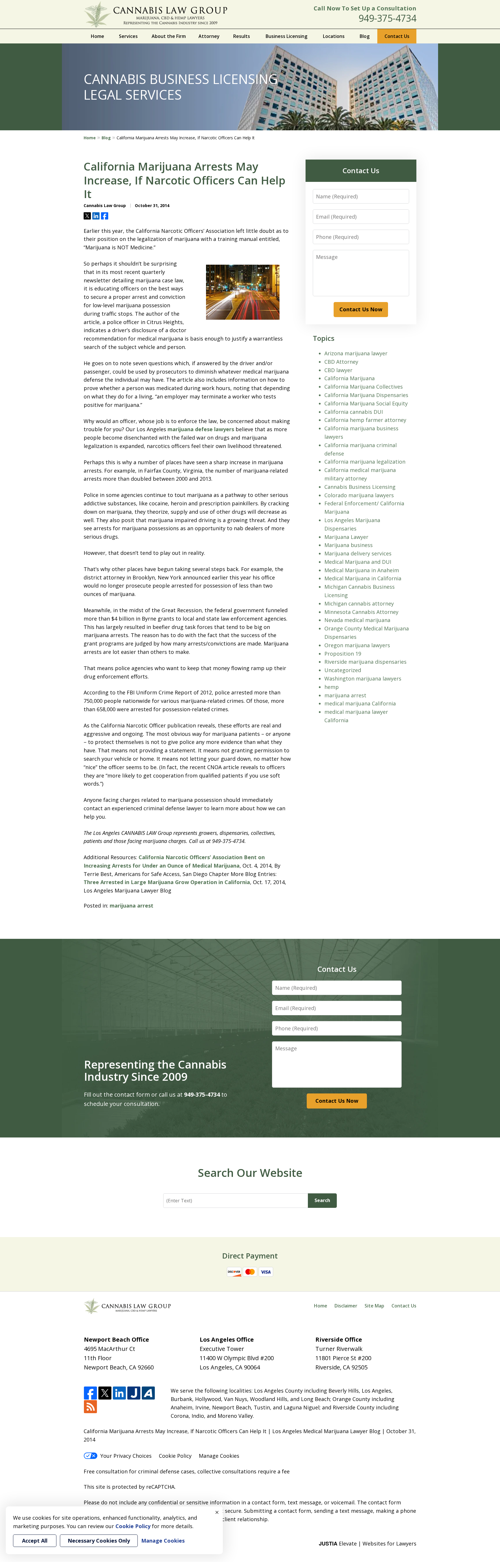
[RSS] (90, 1407)
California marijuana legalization (364, 461)
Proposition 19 (342, 653)
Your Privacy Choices (126, 1455)
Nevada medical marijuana (357, 620)
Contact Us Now (360, 309)
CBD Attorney (341, 361)
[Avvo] (148, 1393)
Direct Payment (250, 1255)
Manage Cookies (219, 1455)
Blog (365, 36)
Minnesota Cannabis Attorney (361, 611)
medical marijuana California (360, 703)
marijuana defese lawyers (202, 429)
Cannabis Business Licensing (360, 486)
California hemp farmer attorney (365, 419)
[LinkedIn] (119, 1393)
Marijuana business (348, 545)
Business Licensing (286, 36)
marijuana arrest (131, 905)
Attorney (209, 36)
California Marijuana (349, 378)
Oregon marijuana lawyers (357, 645)
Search (322, 1200)
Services (128, 36)
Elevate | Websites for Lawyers (367, 1543)
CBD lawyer (338, 370)
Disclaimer (345, 1306)
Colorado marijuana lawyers (359, 495)
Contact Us (397, 36)
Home (97, 36)
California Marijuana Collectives (363, 386)
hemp (331, 686)
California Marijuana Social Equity (366, 403)
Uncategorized (342, 670)
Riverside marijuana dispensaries (365, 661)
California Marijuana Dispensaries (366, 395)
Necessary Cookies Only (99, 1540)
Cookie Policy (175, 1455)
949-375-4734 (387, 18)
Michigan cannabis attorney (359, 603)
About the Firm (169, 36)
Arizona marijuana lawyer (355, 353)
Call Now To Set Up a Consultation (365, 8)
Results (241, 36)
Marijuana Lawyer (346, 536)
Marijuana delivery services (357, 553)
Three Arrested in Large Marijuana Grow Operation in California (167, 882)
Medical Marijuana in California (362, 578)
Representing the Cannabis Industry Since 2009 (155, 1070)
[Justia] (133, 1393)
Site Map (374, 1306)
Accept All (34, 1540)
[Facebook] (90, 1393)
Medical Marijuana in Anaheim (361, 570)
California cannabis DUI (353, 411)
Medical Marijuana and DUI (357, 561)
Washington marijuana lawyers (362, 678)
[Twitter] (104, 1393)
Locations (334, 36)
